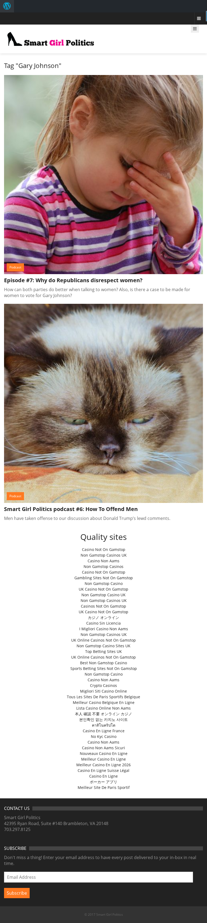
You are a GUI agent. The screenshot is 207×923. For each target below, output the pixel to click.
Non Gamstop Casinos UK (104, 555)
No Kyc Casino (103, 736)
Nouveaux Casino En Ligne (103, 753)
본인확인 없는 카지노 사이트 (103, 719)
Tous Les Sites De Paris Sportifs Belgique (103, 696)
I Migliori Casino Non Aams (103, 628)
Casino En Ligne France (104, 730)
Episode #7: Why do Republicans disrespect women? (73, 280)
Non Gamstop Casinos (103, 566)
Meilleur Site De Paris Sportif (104, 787)
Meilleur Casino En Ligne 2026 (103, 764)
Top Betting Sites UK (103, 651)
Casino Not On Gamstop (103, 549)
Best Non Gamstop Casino (103, 662)
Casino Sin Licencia (103, 623)
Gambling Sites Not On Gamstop (103, 577)
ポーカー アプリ (103, 781)
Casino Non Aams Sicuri (103, 747)
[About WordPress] (7, 6)
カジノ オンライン (103, 617)
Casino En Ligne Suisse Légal (103, 770)
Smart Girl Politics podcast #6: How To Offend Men (71, 509)
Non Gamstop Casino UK (103, 594)
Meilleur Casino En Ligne (103, 759)
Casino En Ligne (103, 776)
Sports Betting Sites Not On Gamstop (103, 668)
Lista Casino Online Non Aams (103, 708)
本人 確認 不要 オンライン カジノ (103, 713)
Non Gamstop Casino (104, 583)
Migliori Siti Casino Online (103, 691)
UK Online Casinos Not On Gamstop (103, 640)
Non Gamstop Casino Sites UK (103, 645)
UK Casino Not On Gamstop (103, 589)
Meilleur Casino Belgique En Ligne (103, 702)
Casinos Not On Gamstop (103, 606)
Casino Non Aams (103, 560)
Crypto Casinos (103, 685)
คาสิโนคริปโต (103, 725)
